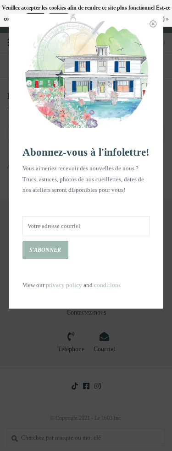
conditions (107, 285)
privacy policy (64, 285)
